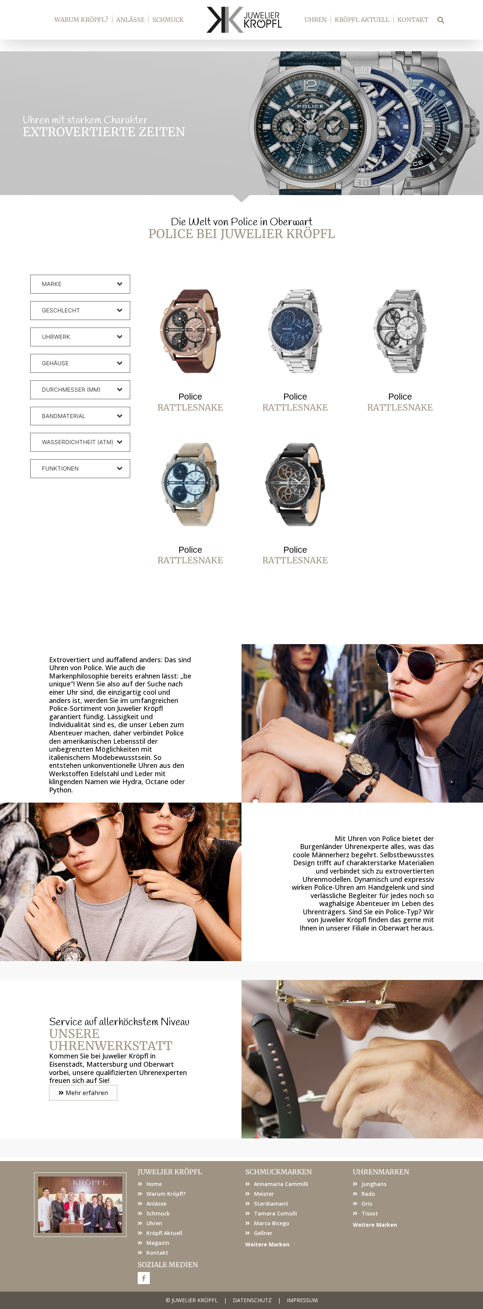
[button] (441, 20)
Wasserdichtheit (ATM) (77, 442)
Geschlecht (61, 310)
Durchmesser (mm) (71, 389)
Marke (52, 284)
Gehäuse (55, 363)
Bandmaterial (63, 416)
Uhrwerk (56, 336)
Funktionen (60, 468)
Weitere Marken (267, 1244)
